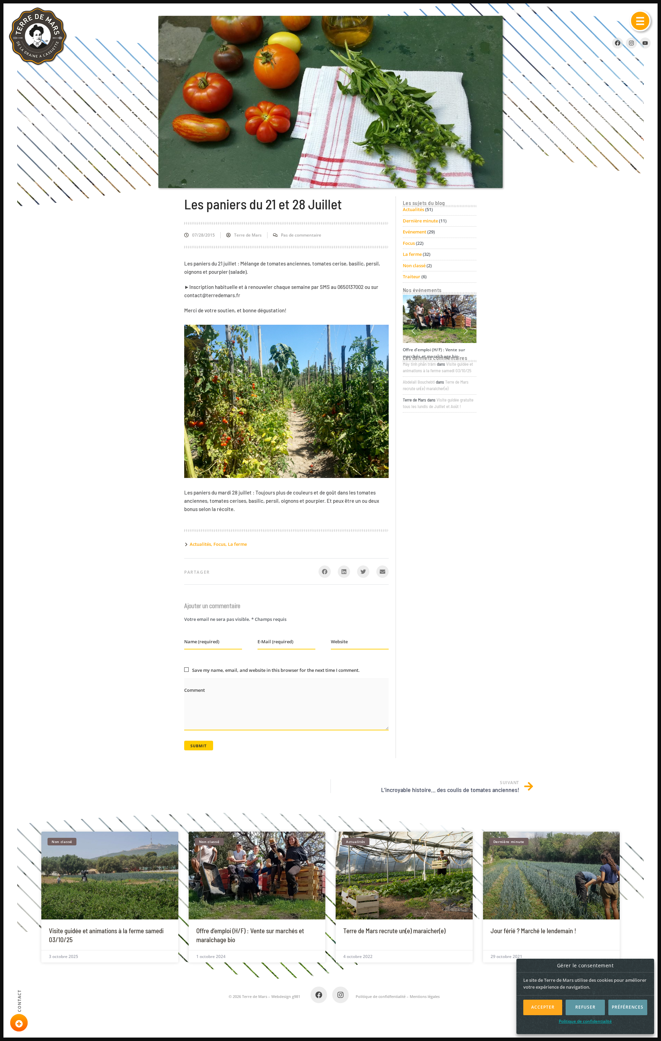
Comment (194, 690)
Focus (219, 544)
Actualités (200, 544)
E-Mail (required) (275, 641)
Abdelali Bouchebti (419, 382)
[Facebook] (319, 995)
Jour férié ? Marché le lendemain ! (533, 931)
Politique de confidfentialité (381, 996)
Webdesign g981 (285, 996)
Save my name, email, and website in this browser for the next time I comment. (276, 670)
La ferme (237, 544)
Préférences (627, 1007)
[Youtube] (645, 43)
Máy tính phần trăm (419, 364)
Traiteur (411, 276)
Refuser (585, 1007)
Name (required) (201, 641)
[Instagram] (631, 43)
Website (339, 641)
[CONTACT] (19, 1022)
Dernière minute (420, 221)
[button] (640, 20)
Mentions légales (425, 996)
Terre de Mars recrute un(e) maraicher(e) (394, 931)
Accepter (543, 1007)
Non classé (414, 265)
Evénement (414, 232)
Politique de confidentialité (585, 1021)
